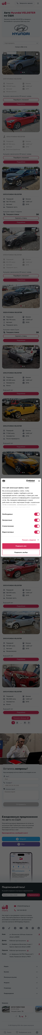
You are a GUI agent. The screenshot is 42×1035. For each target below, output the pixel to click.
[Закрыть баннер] (39, 481)
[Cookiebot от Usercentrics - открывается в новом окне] (26, 481)
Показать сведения (29, 540)
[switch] (37, 520)
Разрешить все (21, 546)
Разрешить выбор (21, 552)
